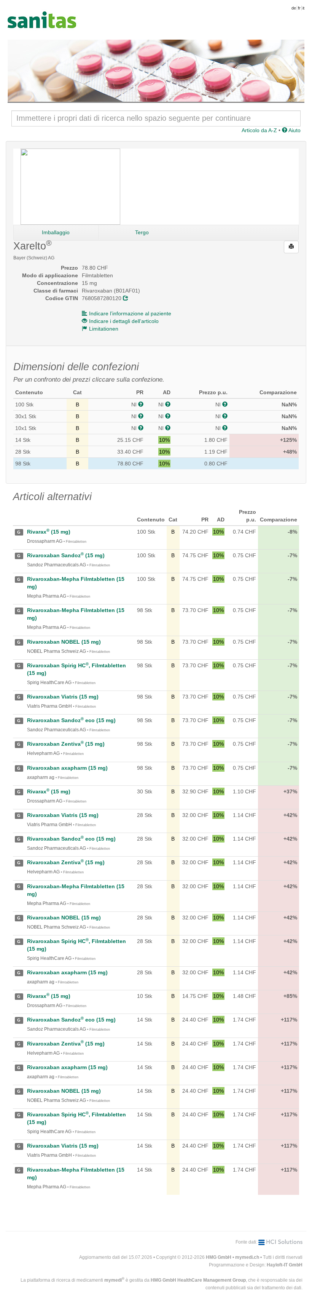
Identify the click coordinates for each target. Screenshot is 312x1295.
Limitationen (103, 329)
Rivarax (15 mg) (48, 532)
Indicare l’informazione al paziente (130, 313)
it (303, 8)
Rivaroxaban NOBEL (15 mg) (64, 642)
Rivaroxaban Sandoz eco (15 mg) (71, 720)
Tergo (142, 232)
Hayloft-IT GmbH (284, 1265)
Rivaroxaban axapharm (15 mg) (67, 768)
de (293, 8)
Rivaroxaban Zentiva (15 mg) (66, 744)
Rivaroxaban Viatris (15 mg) (63, 697)
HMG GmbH (218, 1257)
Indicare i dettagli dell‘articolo (124, 321)
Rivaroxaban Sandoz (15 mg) (66, 555)
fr (299, 8)
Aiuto (294, 130)
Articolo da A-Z (259, 130)
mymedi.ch (247, 1257)
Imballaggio (56, 232)
